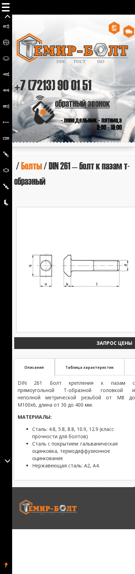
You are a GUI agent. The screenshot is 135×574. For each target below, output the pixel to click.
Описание (34, 367)
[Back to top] (6, 565)
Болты (31, 165)
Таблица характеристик (89, 367)
